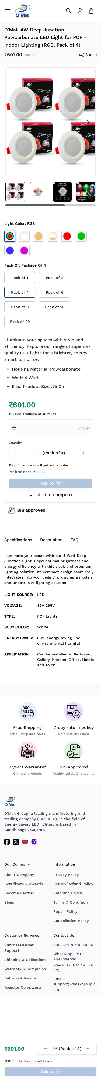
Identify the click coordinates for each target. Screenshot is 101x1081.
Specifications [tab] (18, 539)
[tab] (74, 540)
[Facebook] (7, 842)
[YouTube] (25, 842)
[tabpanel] (50, 612)
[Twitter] (16, 842)
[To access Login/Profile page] (80, 11)
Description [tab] (51, 539)
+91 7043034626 (78, 945)
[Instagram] (34, 842)
